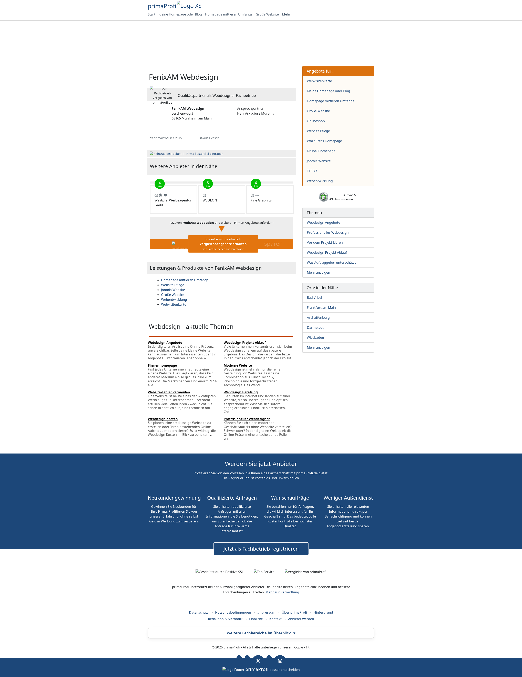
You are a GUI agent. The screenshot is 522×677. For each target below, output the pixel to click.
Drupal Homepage (321, 151)
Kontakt (275, 619)
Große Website (267, 14)
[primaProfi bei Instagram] (280, 661)
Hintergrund (323, 612)
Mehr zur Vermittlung (282, 592)
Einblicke (256, 619)
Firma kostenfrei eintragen (204, 154)
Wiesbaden (315, 337)
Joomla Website (319, 161)
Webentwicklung (320, 181)
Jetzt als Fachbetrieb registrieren (261, 548)
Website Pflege (318, 131)
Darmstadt (315, 327)
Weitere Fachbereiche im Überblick (261, 633)
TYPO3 (312, 171)
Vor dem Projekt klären (325, 242)
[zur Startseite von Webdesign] (269, 166)
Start (151, 14)
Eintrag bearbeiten (168, 154)
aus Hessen (211, 138)
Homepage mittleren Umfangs (228, 14)
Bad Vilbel (314, 297)
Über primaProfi (294, 612)
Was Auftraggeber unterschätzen (332, 262)
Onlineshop (316, 121)
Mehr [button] (286, 14)
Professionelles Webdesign (328, 232)
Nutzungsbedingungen (233, 612)
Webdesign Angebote (323, 222)
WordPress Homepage (324, 141)
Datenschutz (199, 612)
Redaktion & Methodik (225, 619)
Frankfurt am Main (321, 307)
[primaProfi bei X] (258, 661)
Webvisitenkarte (319, 81)
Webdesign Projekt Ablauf (327, 252)
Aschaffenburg (318, 317)
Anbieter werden (301, 619)
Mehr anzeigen (318, 272)
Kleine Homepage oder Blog (180, 14)
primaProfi (162, 6)
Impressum (266, 612)
